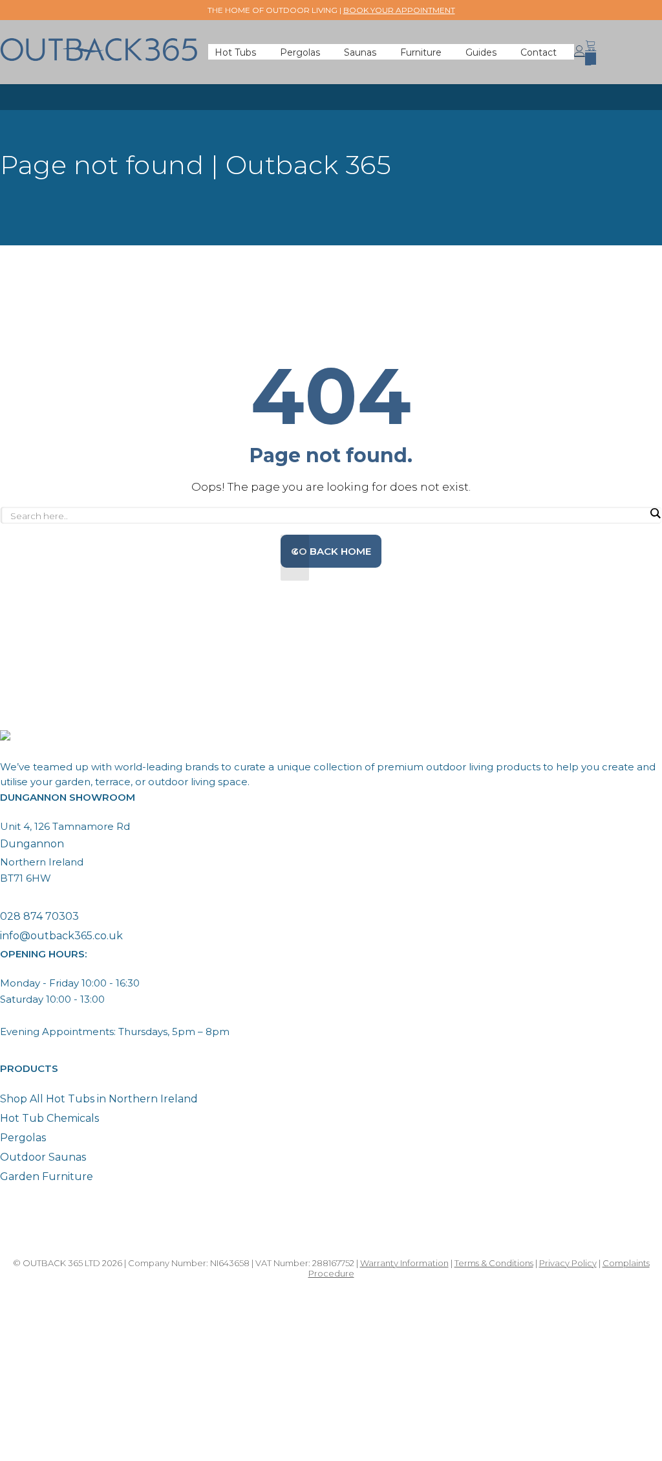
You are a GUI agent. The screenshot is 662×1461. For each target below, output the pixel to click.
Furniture (421, 52)
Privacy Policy (568, 1263)
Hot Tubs (235, 52)
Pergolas (300, 52)
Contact (538, 52)
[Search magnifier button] (654, 513)
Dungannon (32, 844)
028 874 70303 (39, 916)
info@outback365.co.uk (61, 936)
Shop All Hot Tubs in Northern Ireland (99, 1099)
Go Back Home (331, 551)
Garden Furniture (46, 1176)
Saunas (360, 52)
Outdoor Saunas (43, 1157)
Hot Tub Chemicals (49, 1118)
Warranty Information (404, 1263)
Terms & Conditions (493, 1263)
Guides (480, 52)
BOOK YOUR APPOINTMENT (399, 10)
